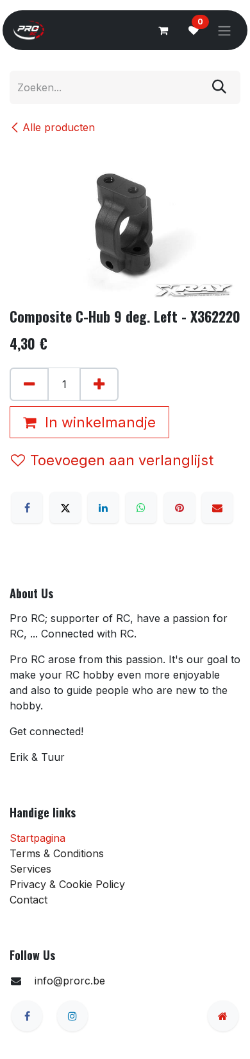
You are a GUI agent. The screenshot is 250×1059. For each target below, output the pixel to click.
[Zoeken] (219, 87)
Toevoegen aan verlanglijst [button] (121, 460)
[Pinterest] (179, 507)
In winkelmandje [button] (98, 422)
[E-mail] (217, 507)
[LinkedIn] (103, 507)
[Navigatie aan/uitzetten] (224, 30)
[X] (65, 507)
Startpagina (37, 838)
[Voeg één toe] (99, 384)
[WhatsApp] (141, 507)
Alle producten (58, 127)
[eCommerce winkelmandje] (163, 30)
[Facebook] (27, 507)
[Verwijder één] (29, 384)
